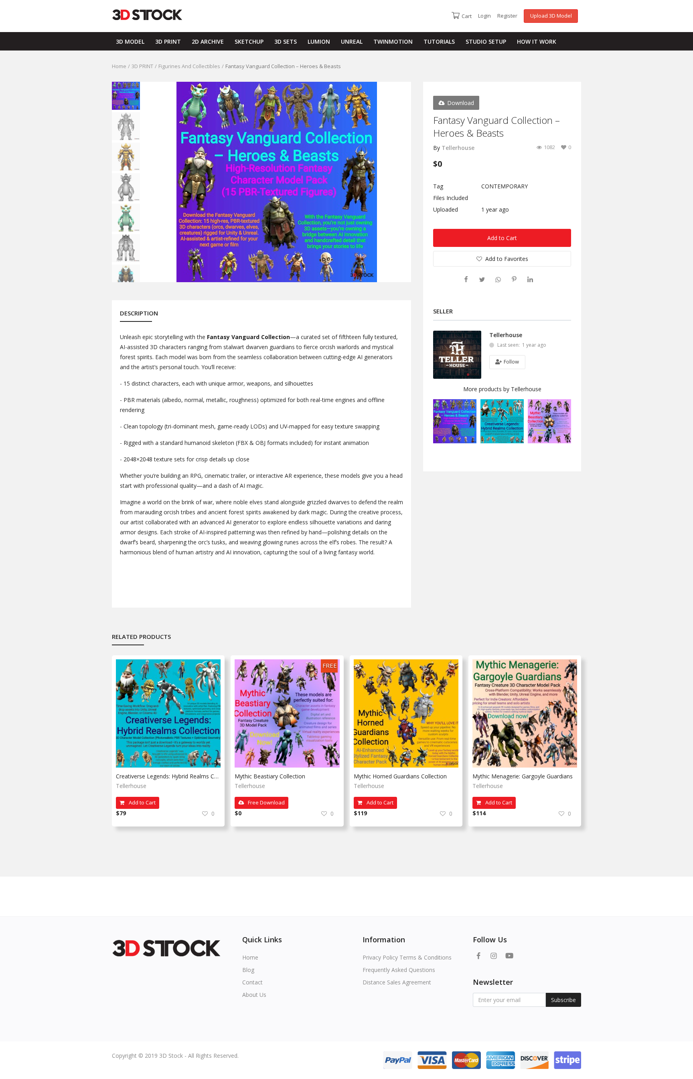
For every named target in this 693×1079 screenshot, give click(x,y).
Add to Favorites (506, 259)
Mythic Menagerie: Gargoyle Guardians (522, 776)
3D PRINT (168, 41)
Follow (511, 361)
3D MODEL (130, 41)
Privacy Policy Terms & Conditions (407, 957)
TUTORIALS (439, 41)
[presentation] (152, 182)
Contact (252, 982)
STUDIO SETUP (486, 41)
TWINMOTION (393, 41)
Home (119, 66)
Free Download (266, 802)
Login (484, 15)
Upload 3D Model (551, 15)
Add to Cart (502, 238)
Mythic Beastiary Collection (270, 776)
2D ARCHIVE (208, 41)
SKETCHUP (249, 41)
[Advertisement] (252, 857)
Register (507, 15)
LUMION (319, 41)
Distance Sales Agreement (397, 982)
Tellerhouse (458, 148)
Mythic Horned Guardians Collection (400, 776)
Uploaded (445, 209)
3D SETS (285, 41)
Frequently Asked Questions (399, 970)
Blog (248, 970)
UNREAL (352, 41)
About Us (254, 994)
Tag (438, 186)
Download (460, 103)
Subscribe (563, 1000)
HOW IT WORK (536, 41)
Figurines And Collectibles (189, 66)
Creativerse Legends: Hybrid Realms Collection (168, 776)
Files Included (450, 198)
